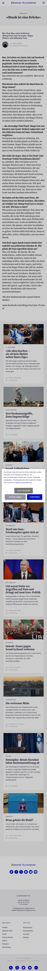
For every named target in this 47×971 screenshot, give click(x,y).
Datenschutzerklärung (23, 482)
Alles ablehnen (23, 491)
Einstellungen (15, 497)
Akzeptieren (35, 497)
